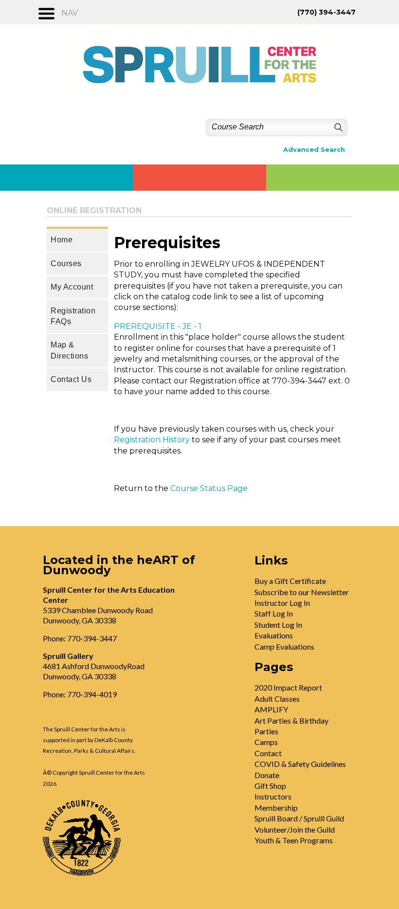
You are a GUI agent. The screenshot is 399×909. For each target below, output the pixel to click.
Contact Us (71, 379)
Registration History (152, 439)
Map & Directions (69, 350)
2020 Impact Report (288, 687)
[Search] (337, 127)
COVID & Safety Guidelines (300, 763)
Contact (268, 753)
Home (62, 240)
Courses (66, 263)
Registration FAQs (73, 316)
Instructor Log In (282, 602)
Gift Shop (270, 785)
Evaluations (273, 635)
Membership (276, 807)
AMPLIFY (271, 709)
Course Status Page (209, 488)
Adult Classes (277, 698)
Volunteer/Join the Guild (294, 829)
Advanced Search (314, 149)
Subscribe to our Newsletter (301, 592)
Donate (266, 775)
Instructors (272, 796)
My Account (72, 287)
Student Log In (278, 624)
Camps (266, 741)
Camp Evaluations (284, 646)
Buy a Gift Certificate (290, 580)
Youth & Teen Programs (293, 840)
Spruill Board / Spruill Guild (299, 818)
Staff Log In (273, 613)
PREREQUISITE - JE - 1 (157, 326)
